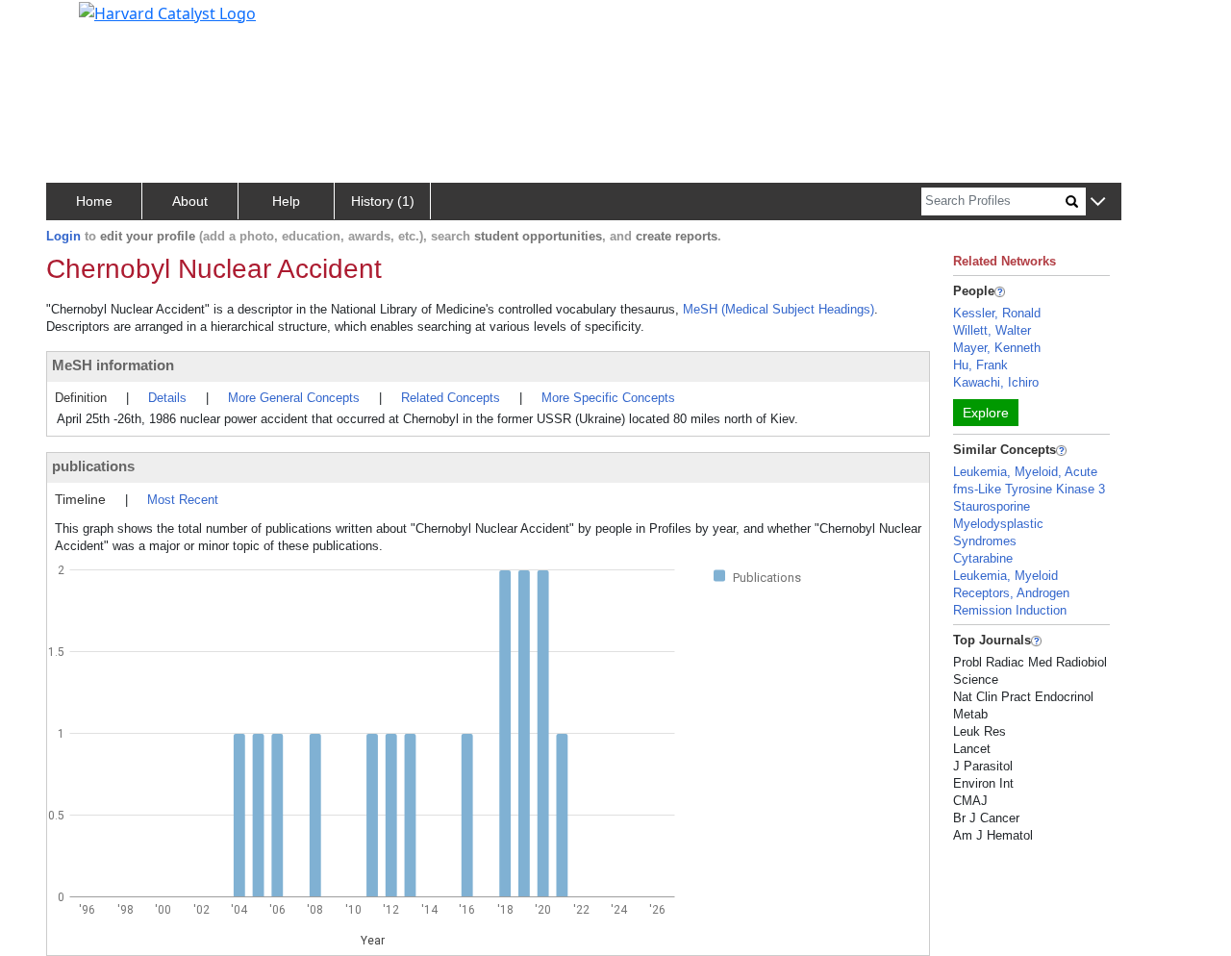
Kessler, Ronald (997, 313)
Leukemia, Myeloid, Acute (1025, 472)
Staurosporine (991, 506)
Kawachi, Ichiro (996, 382)
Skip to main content (80, 23)
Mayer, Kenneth (997, 347)
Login (63, 236)
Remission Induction (1010, 610)
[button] (1098, 202)
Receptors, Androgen (1011, 593)
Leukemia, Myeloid (1005, 575)
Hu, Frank (980, 365)
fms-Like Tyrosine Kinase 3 (1029, 489)
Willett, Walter (992, 330)
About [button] (190, 201)
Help (286, 201)
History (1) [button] (383, 201)
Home (94, 201)
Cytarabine (983, 558)
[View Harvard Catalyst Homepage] (167, 11)
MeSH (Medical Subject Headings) (778, 309)
